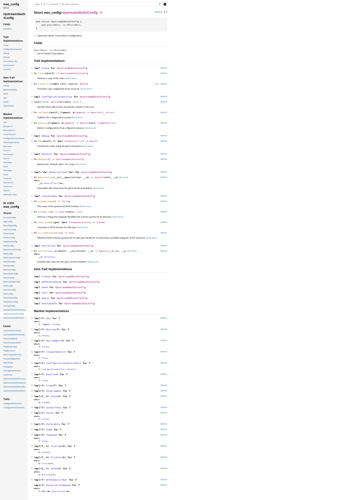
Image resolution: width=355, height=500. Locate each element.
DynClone (52, 374)
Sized (56, 324)
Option (55, 101)
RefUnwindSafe (51, 281)
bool (71, 232)
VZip (54, 468)
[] (165, 12)
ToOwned (51, 434)
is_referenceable (49, 232)
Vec (64, 24)
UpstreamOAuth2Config (79, 13)
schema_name (45, 201)
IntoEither (53, 407)
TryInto (56, 457)
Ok (117, 251)
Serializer (49, 257)
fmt (40, 141)
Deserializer (50, 183)
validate (43, 112)
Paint (50, 412)
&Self (83, 83)
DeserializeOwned (58, 485)
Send (45, 287)
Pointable (53, 424)
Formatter (70, 141)
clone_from (45, 83)
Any (48, 318)
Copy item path (101, 12)
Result (95, 112)
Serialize (48, 245)
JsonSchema (49, 196)
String (66, 201)
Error (109, 112)
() (102, 112)
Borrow (50, 329)
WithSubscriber (57, 479)
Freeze (46, 276)
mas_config (52, 13)
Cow (61, 211)
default (43, 159)
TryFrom (56, 446)
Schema (100, 222)
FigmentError (106, 123)
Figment (79, 112)
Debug (45, 135)
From (49, 385)
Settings (165, 4)
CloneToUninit (56, 351)
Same (49, 429)
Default (47, 154)
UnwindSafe (49, 303)
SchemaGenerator (79, 222)
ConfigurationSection (57, 96)
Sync (45, 292)
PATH (45, 101)
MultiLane (47, 474)
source (158, 11)
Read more (71, 78)
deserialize (45, 177)
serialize (44, 251)
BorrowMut (53, 340)
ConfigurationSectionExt (63, 363)
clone (41, 73)
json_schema (45, 222)
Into (54, 396)
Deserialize (57, 172)
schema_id (44, 211)
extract (43, 123)
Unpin (45, 298)
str (75, 101)
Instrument (53, 390)
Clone (45, 68)
